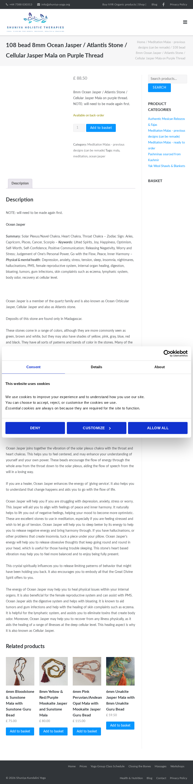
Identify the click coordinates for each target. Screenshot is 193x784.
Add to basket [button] (20, 731)
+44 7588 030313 (20, 4)
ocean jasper (97, 156)
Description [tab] (20, 183)
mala (116, 150)
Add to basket (101, 128)
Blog (154, 4)
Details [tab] (96, 367)
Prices (83, 766)
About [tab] (159, 367)
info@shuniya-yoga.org (55, 4)
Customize (94, 428)
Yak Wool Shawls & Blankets (166, 166)
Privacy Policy (178, 4)
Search (159, 87)
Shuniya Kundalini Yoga (31, 777)
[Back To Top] (181, 772)
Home (141, 42)
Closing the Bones (140, 766)
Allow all (158, 428)
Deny (35, 428)
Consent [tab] (33, 367)
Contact (161, 778)
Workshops (177, 766)
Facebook (163, 4)
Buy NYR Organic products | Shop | (124, 4)
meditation (80, 156)
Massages (160, 766)
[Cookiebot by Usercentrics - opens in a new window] (167, 353)
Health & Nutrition (131, 778)
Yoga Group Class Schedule (108, 766)
